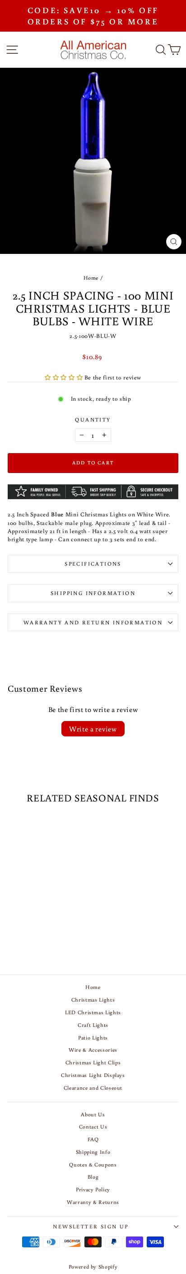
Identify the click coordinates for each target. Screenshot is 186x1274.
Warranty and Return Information (93, 622)
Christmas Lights (93, 999)
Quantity (93, 419)
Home (91, 277)
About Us (93, 1114)
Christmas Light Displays (93, 1075)
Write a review (93, 728)
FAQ (93, 1139)
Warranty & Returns (93, 1202)
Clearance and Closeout (93, 1087)
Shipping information (93, 593)
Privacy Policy (93, 1189)
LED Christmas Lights (93, 1012)
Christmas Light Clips (93, 1062)
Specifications (93, 563)
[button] (64, 377)
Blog (93, 1176)
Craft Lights (93, 1024)
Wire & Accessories (93, 1049)
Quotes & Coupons (92, 1164)
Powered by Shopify (93, 1266)
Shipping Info (93, 1151)
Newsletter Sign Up (90, 1226)
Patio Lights (93, 1037)
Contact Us (93, 1126)
